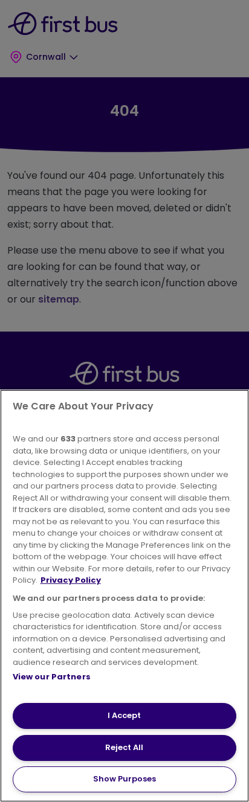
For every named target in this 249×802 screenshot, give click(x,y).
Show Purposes (124, 778)
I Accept (124, 715)
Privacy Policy (70, 580)
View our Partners (52, 676)
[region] (124, 596)
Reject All (124, 747)
